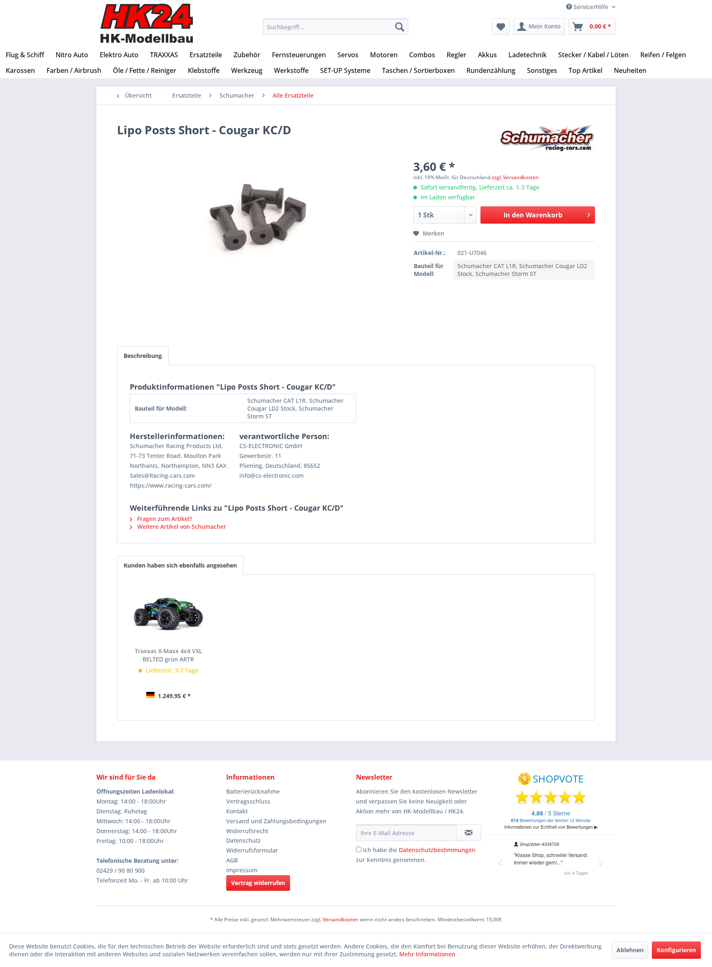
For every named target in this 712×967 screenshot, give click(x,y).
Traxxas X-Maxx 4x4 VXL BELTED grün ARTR (168, 655)
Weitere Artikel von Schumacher (181, 526)
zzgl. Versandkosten (515, 177)
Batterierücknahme (253, 791)
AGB (232, 860)
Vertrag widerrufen (258, 883)
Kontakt (237, 811)
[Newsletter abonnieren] (468, 833)
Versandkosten (340, 919)
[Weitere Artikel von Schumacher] (547, 138)
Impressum (242, 870)
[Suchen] (399, 27)
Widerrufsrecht (247, 831)
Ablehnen (630, 950)
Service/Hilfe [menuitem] (591, 7)
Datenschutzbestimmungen (437, 850)
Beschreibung (143, 356)
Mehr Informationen (427, 954)
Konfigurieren (676, 950)
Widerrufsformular (252, 850)
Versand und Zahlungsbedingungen (276, 821)
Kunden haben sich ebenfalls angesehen (180, 565)
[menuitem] (335, 27)
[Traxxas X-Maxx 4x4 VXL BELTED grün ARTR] (168, 614)
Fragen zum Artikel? (164, 519)
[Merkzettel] (501, 27)
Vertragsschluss (248, 801)
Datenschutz (243, 840)
